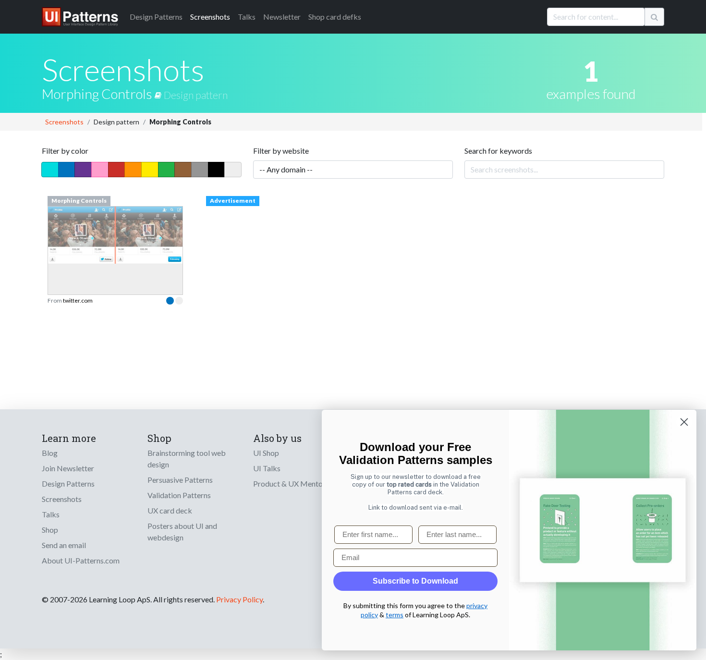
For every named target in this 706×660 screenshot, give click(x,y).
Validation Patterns (179, 495)
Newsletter (282, 16)
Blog (50, 452)
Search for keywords (498, 150)
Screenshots (210, 16)
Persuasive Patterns (180, 479)
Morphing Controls (98, 94)
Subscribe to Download (415, 581)
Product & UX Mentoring (294, 483)
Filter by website (281, 150)
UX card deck (169, 510)
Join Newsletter (68, 468)
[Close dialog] (684, 422)
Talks (247, 16)
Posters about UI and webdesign (182, 531)
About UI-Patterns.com (81, 560)
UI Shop (266, 452)
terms (394, 615)
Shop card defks (334, 16)
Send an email (64, 545)
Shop (50, 529)
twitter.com (78, 300)
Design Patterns (68, 483)
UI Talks (266, 468)
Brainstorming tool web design (186, 458)
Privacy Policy (239, 599)
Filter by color (65, 150)
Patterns (156, 16)
